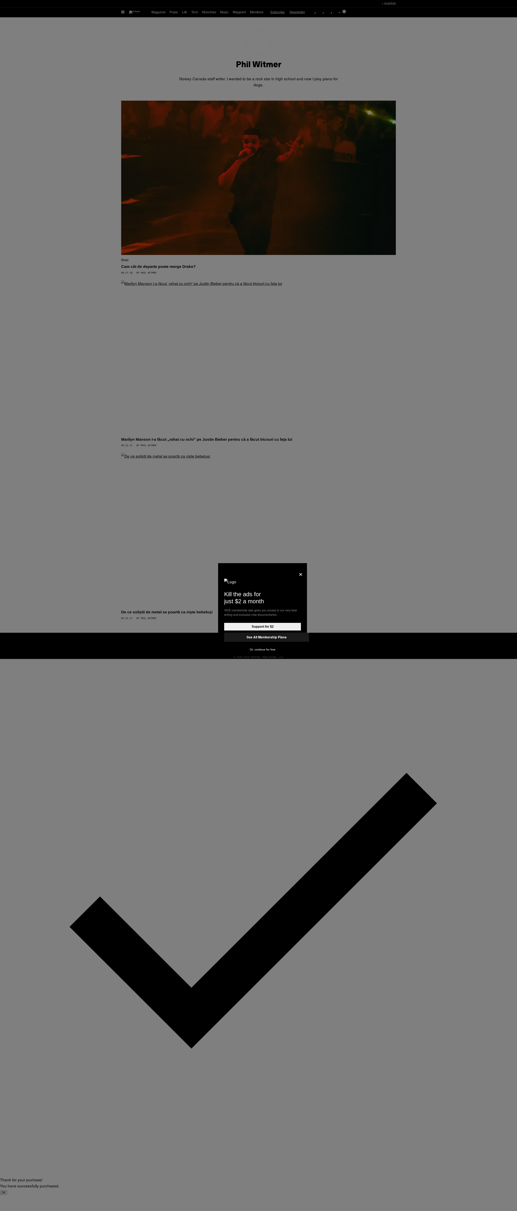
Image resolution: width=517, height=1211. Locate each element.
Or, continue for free (262, 649)
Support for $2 (263, 626)
